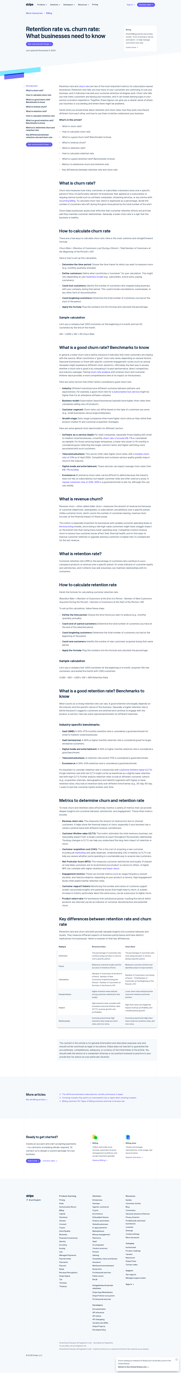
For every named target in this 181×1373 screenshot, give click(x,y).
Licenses (129, 1227)
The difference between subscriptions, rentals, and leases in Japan (92, 1094)
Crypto (62, 1227)
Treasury (63, 1286)
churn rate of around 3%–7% (118, 438)
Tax (60, 1279)
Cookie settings (132, 1234)
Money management (101, 1234)
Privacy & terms (132, 1217)
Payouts (62, 1265)
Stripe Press (131, 1261)
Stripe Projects (98, 1326)
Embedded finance (100, 1217)
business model (94, 276)
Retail (94, 1279)
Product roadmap (133, 1251)
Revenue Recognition (68, 1272)
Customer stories (133, 1203)
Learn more (131, 47)
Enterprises (97, 1200)
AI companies (98, 1245)
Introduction (32, 86)
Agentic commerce (100, 1207)
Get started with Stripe (38, 44)
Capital (62, 1213)
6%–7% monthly (70, 469)
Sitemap (129, 1230)
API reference (98, 1312)
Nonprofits (97, 1269)
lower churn (113, 868)
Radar (61, 1269)
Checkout (63, 1217)
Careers (129, 1254)
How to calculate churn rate (38, 95)
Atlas (61, 1203)
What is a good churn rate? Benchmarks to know (38, 100)
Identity (62, 1241)
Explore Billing (98, 1160)
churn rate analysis (100, 371)
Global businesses (100, 1224)
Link (61, 1251)
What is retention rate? (36, 111)
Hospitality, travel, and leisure (104, 1258)
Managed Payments (67, 1255)
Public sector (98, 1276)
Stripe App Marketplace (102, 1292)
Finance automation (100, 1220)
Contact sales (145, 4)
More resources (34, 13)
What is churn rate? (34, 90)
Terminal (63, 1283)
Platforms (96, 1238)
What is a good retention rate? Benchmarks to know (40, 121)
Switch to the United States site (132, 1367)
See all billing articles (35, 1099)
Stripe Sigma (64, 1276)
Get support (131, 1274)
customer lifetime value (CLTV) (135, 769)
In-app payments (99, 1227)
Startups (96, 1203)
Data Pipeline (64, 1231)
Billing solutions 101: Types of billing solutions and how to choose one (93, 1101)
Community (131, 1210)
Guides (129, 1200)
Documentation (99, 1309)
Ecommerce (97, 1213)
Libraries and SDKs (100, 1323)
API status (96, 1316)
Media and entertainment (103, 1265)
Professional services (101, 1272)
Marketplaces (98, 1231)
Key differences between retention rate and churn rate (39, 136)
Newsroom (130, 1257)
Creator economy (99, 1248)
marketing (80, 852)
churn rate (84, 86)
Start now (32, 1160)
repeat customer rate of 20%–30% (80, 482)
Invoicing (63, 1245)
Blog (128, 1207)
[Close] (176, 1360)
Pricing (95, 4)
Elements (63, 1234)
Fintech (95, 1251)
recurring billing (67, 200)
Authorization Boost (67, 1207)
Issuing (62, 1248)
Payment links (65, 1258)
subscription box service (127, 391)
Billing (49, 13)
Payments (63, 1262)
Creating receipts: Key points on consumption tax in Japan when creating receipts (99, 1097)
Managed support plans (136, 1278)
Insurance (96, 1262)
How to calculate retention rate (40, 115)
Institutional (131, 1247)
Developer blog (99, 1329)
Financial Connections (68, 1238)
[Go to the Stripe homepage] (29, 1196)
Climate (62, 1220)
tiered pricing (66, 526)
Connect (62, 1224)
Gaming (95, 1255)
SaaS (94, 1241)
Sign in (130, 4)
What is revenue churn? (36, 106)
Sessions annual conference (138, 1213)
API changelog (98, 1319)
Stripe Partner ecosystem (103, 1295)
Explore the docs (133, 1157)
